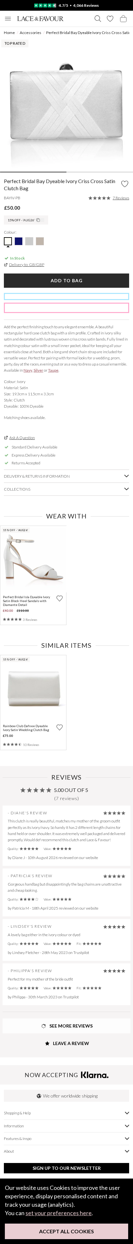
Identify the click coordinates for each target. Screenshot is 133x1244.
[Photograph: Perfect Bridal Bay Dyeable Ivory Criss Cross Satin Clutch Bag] (66, 105)
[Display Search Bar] (98, 19)
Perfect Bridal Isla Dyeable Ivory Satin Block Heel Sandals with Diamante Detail (26, 601)
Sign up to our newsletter (67, 1168)
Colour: (10, 232)
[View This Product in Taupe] (40, 241)
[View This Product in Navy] (19, 241)
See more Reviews (70, 1026)
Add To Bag (67, 280)
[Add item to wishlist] (124, 184)
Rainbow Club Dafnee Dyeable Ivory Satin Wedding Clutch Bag (26, 728)
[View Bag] (123, 19)
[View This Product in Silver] (29, 241)
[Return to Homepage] (40, 18)
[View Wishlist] (110, 19)
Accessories (30, 32)
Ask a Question (22, 437)
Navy (28, 370)
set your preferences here (59, 1212)
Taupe (53, 370)
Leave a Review (70, 1043)
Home (9, 32)
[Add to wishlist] (60, 598)
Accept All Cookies (66, 1231)
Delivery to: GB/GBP (26, 264)
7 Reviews (121, 198)
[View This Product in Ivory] (8, 241)
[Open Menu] (8, 19)
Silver (38, 370)
